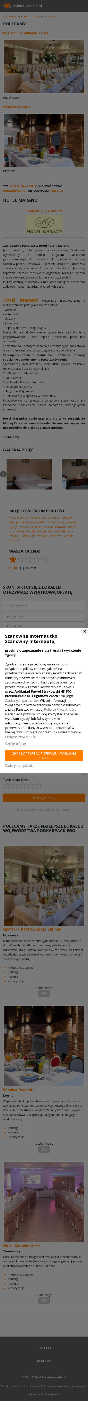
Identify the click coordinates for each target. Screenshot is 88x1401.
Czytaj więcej (15, 743)
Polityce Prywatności (59, 709)
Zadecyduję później (19, 765)
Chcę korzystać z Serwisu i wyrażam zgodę (44, 755)
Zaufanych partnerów (21, 700)
